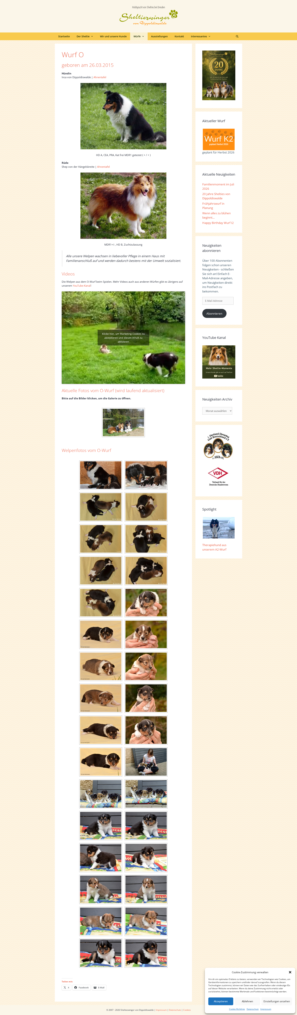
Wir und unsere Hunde (113, 36)
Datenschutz (253, 1009)
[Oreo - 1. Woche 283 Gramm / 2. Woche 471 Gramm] (146, 698)
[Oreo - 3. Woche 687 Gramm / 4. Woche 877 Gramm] (100, 857)
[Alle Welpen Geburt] (100, 475)
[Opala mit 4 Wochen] (146, 921)
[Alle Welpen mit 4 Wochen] (100, 794)
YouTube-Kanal (82, 285)
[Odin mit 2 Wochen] (100, 634)
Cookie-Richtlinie (237, 1009)
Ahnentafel (100, 77)
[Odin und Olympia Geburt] (146, 507)
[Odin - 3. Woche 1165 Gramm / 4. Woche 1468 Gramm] (100, 825)
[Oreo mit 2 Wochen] (100, 730)
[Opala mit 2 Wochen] (100, 698)
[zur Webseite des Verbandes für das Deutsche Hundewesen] (218, 487)
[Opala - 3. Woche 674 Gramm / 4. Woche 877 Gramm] (100, 921)
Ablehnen (247, 1001)
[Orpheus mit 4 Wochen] (146, 953)
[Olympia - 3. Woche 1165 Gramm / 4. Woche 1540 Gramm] (100, 889)
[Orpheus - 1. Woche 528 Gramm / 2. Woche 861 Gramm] (146, 730)
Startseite (64, 36)
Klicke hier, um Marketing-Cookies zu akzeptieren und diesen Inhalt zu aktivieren (123, 337)
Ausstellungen (159, 36)
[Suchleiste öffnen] (237, 36)
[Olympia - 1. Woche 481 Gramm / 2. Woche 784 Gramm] (146, 634)
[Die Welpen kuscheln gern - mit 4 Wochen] (146, 762)
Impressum (265, 1009)
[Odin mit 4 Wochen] (146, 825)
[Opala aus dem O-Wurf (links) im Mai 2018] (123, 422)
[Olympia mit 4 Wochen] (146, 889)
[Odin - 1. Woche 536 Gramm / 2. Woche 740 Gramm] (146, 602)
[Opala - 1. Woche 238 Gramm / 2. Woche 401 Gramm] (146, 666)
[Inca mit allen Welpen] (146, 475)
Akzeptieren (221, 1001)
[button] (290, 972)
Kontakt (179, 36)
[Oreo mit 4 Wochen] (146, 857)
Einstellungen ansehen (276, 1001)
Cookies (187, 1009)
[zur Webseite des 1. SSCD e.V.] (218, 459)
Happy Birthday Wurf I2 (218, 223)
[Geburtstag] (100, 570)
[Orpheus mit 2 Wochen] (100, 762)
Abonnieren (214, 313)
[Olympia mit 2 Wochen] (100, 666)
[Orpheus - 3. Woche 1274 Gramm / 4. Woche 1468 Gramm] (100, 953)
